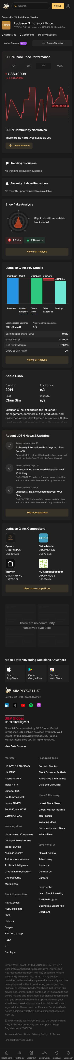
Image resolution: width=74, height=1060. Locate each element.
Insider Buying (13, 846)
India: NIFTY (12, 784)
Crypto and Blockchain (18, 871)
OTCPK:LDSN (20, 27)
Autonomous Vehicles (17, 859)
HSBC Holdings (13, 908)
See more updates (37, 512)
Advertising (45, 859)
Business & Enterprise (51, 905)
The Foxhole (45, 815)
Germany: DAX (13, 815)
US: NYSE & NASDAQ (17, 766)
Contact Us (45, 871)
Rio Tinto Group (14, 933)
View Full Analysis (37, 251)
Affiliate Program (48, 899)
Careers (43, 877)
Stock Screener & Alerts (52, 772)
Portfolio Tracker (48, 766)
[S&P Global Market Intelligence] (17, 720)
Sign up (58, 6)
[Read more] (37, 416)
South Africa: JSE (15, 797)
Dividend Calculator (50, 784)
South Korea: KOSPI (16, 809)
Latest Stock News (49, 803)
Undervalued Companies (19, 834)
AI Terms (55, 1034)
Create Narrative (55, 43)
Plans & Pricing (47, 853)
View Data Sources (15, 746)
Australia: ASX (13, 778)
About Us (44, 865)
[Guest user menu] (68, 6)
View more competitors (37, 588)
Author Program (14, 43)
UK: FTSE (10, 772)
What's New (45, 834)
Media (34, 17)
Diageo (9, 927)
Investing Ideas (47, 822)
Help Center (45, 887)
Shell (7, 915)
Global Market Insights (52, 809)
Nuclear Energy (14, 852)
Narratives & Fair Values (52, 778)
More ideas (11, 883)
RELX (8, 939)
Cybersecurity (13, 877)
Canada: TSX (12, 790)
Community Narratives (52, 828)
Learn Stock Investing (51, 893)
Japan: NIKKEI (13, 803)
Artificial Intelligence (16, 865)
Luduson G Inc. (25, 23)
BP (6, 945)
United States (22, 17)
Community (7, 17)
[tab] (13, 66)
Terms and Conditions (17, 1034)
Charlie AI (44, 911)
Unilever (9, 921)
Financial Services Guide (19, 1039)
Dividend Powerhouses (18, 840)
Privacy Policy (40, 1034)
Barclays (10, 952)
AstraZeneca (12, 902)
